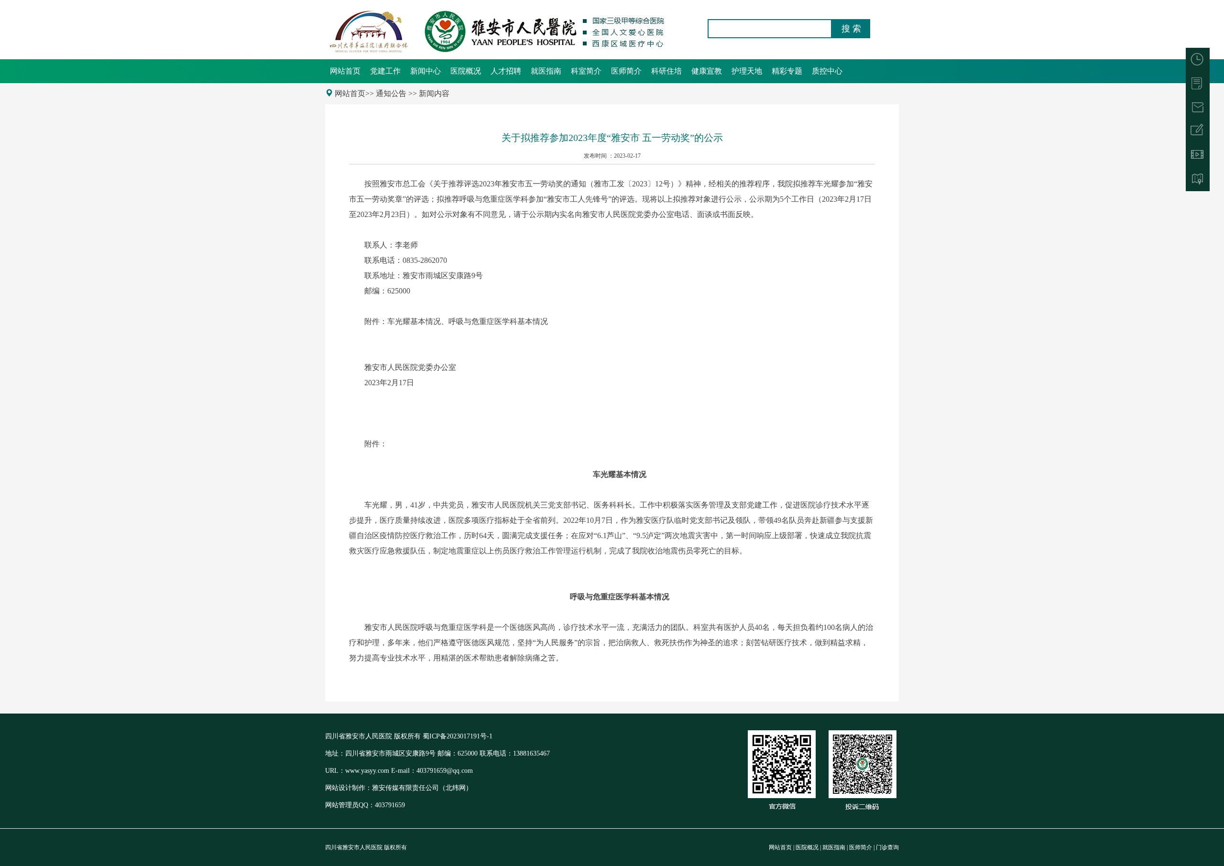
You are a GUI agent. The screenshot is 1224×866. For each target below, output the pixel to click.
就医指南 (546, 71)
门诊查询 (887, 847)
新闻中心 (425, 71)
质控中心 (827, 71)
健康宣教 (706, 71)
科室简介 (586, 71)
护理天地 (747, 71)
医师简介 (626, 71)
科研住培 (666, 71)
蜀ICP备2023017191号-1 (457, 736)
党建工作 (385, 71)
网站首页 (345, 71)
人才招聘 (506, 71)
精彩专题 (787, 71)
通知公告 (391, 93)
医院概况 (465, 71)
